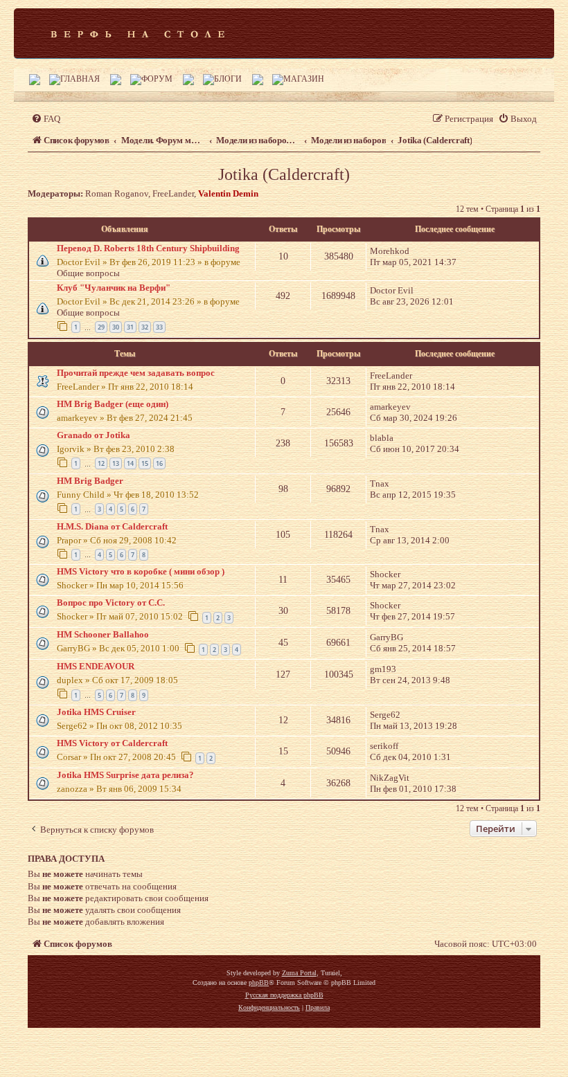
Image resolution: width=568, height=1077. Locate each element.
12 (101, 463)
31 (130, 327)
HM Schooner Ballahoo (103, 634)
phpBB (259, 982)
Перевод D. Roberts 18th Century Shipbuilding (148, 248)
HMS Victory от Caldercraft (112, 743)
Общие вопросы (88, 273)
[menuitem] (45, 119)
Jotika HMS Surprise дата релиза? (125, 775)
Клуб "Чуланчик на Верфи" (113, 287)
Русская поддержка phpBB (284, 995)
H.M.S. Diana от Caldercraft (112, 526)
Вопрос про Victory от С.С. (111, 602)
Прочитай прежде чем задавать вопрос (136, 373)
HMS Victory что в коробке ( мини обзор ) (140, 571)
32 (144, 327)
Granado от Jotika (93, 435)
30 (115, 327)
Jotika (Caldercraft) (284, 174)
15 (144, 463)
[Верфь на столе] (137, 33)
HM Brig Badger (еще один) (112, 404)
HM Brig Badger (90, 481)
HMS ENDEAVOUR (95, 666)
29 (101, 327)
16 (159, 463)
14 (130, 463)
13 (115, 463)
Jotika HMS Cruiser (96, 712)
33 (159, 327)
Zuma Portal (299, 973)
